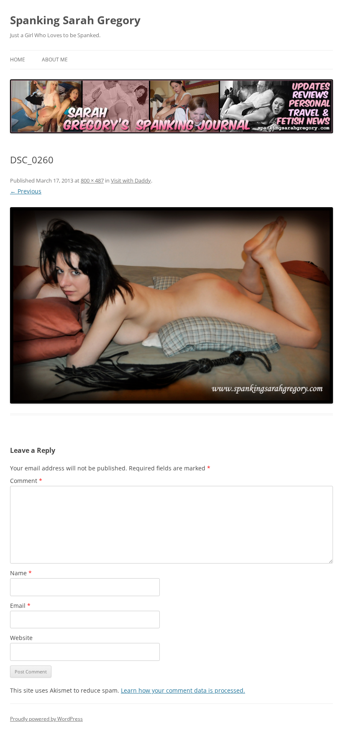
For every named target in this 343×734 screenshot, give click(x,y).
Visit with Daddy (131, 180)
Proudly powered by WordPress (46, 718)
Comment (26, 481)
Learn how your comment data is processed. (183, 690)
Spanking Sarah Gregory (75, 20)
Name (21, 573)
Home (17, 59)
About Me (55, 59)
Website (21, 638)
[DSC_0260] (171, 305)
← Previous (25, 191)
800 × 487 (92, 180)
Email (20, 606)
